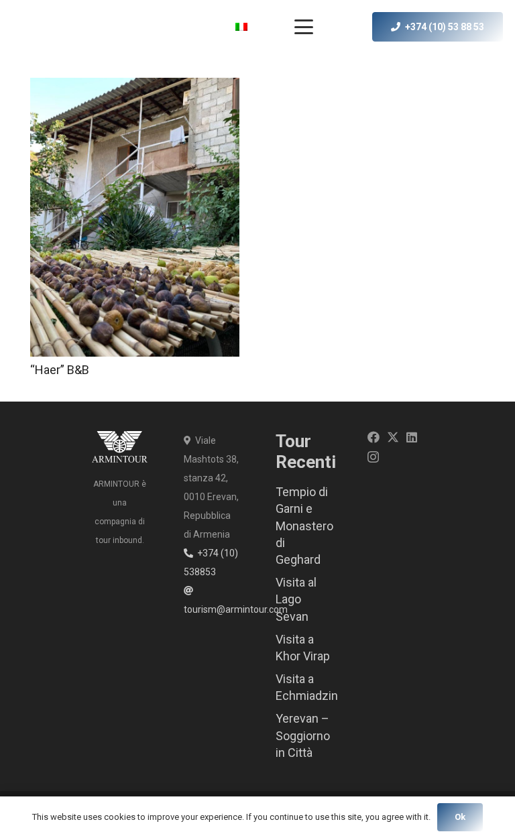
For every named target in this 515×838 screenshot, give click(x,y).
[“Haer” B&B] (134, 217)
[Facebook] (373, 437)
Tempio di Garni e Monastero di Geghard (304, 525)
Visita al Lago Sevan (296, 599)
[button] (251, 27)
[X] (393, 437)
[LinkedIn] (411, 437)
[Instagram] (373, 457)
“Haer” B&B (59, 370)
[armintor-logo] (41, 27)
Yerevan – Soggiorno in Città (303, 735)
